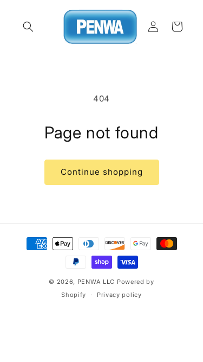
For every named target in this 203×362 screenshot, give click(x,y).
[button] (28, 27)
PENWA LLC (96, 281)
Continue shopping (102, 172)
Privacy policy (119, 295)
